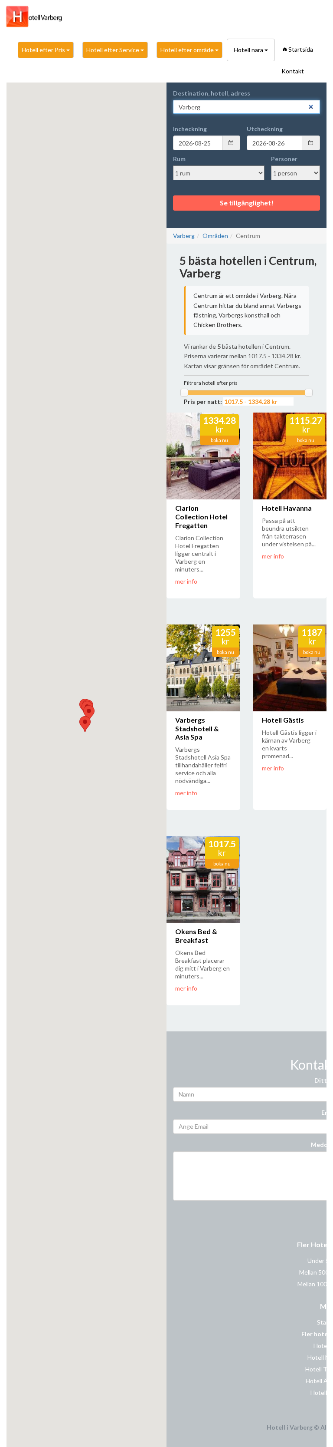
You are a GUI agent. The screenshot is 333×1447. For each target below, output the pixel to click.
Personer (284, 158)
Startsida (300, 49)
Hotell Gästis (283, 720)
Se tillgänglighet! (247, 202)
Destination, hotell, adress (211, 93)
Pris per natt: (203, 401)
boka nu (219, 440)
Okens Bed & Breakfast (196, 935)
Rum (179, 158)
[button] (85, 724)
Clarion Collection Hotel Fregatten (201, 516)
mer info (186, 581)
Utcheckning (265, 128)
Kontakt (292, 71)
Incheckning (190, 128)
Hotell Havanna (287, 508)
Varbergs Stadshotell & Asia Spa (197, 728)
